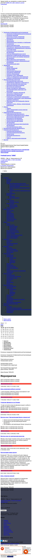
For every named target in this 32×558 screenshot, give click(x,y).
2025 (2, 324)
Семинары (6, 526)
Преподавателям (8, 532)
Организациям (8, 530)
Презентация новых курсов (9, 452)
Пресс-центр (7, 523)
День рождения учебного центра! (10, 389)
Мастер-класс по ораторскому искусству (12, 436)
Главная (6, 520)
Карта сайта (7, 534)
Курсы (5, 524)
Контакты (6, 533)
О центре (6, 522)
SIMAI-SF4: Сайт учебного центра (15, 2)
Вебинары (6, 527)
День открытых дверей (7, 476)
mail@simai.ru (4, 502)
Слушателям (7, 529)
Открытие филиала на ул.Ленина (10, 402)
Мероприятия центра (6, 384)
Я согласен (3, 556)
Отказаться (10, 556)
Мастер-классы (5, 412)
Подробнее (4, 4)
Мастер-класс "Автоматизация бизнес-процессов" (15, 417)
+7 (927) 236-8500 (16, 500)
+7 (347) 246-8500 (5, 500)
